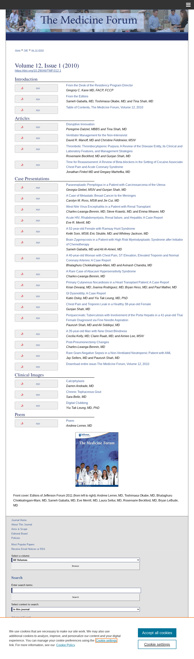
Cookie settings (106, 640)
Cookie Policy (65, 645)
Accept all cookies (157, 633)
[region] (97, 638)
